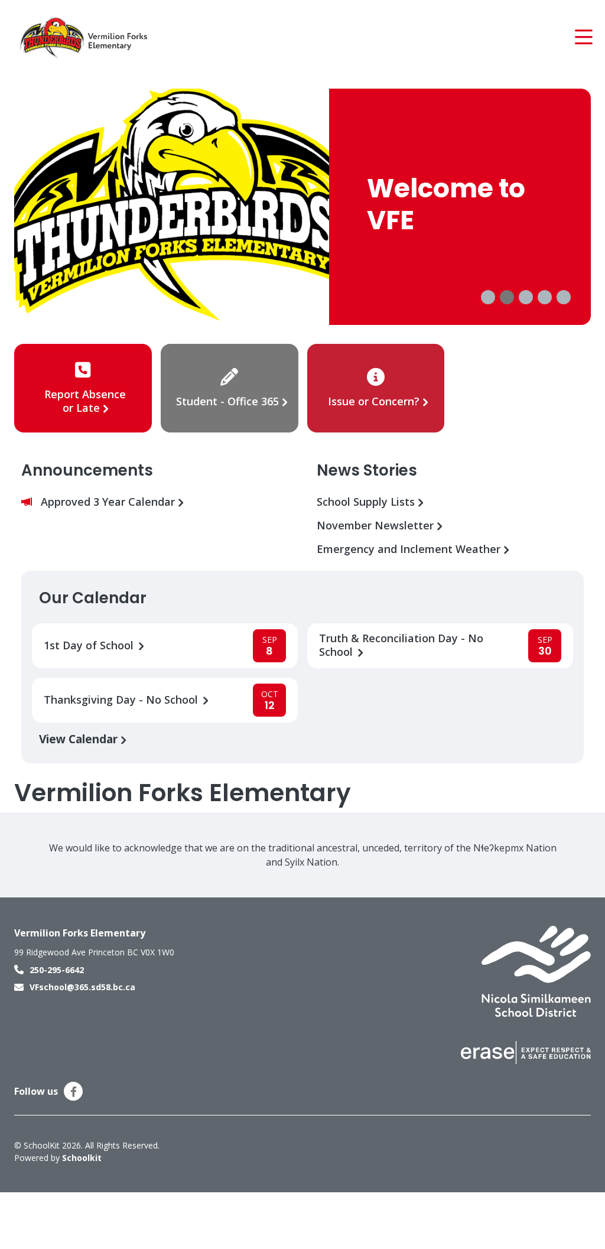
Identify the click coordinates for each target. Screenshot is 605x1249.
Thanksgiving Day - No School (122, 700)
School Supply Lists (367, 502)
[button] (488, 297)
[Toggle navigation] (583, 37)
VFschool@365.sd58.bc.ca (82, 987)
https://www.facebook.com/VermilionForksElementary (73, 1092)
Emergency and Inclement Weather (410, 549)
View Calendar (80, 739)
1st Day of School (90, 645)
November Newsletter (377, 525)
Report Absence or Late (85, 401)
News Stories (367, 470)
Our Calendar (93, 598)
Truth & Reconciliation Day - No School (401, 645)
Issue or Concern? (373, 401)
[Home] (85, 37)
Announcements (87, 470)
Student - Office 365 (227, 401)
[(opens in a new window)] (536, 970)
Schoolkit (82, 1157)
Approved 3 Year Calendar (109, 502)
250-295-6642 (57, 969)
